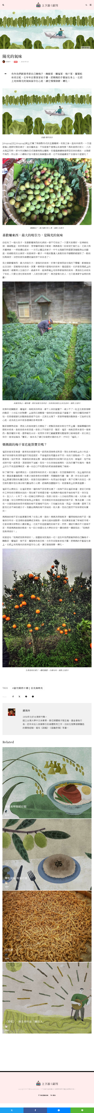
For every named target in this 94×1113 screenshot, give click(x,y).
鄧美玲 (8, 62)
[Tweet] (19, 696)
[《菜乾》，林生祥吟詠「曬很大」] (47, 998)
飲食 (15, 62)
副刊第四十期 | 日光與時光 (28, 688)
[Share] (13, 696)
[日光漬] (47, 926)
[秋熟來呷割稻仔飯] (47, 782)
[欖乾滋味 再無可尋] (47, 854)
